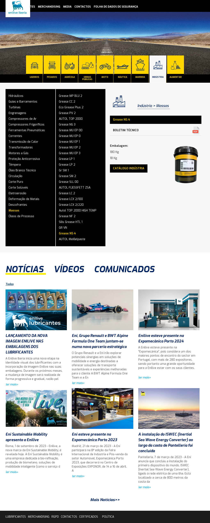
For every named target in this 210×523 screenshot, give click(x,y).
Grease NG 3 (67, 125)
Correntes (15, 136)
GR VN (63, 228)
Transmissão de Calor (23, 142)
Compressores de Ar (23, 119)
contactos (82, 6)
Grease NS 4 (67, 233)
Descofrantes (18, 205)
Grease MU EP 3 (69, 153)
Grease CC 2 (67, 102)
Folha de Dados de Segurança (116, 6)
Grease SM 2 (67, 176)
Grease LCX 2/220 (71, 205)
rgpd (55, 517)
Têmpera (15, 165)
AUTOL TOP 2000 (71, 119)
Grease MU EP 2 (70, 147)
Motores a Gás (19, 153)
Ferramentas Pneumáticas (27, 130)
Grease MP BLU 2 (70, 96)
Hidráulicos (16, 96)
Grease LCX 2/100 (71, 199)
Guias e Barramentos (23, 102)
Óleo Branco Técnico (22, 170)
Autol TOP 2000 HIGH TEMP (77, 210)
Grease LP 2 (67, 165)
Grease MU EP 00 (70, 130)
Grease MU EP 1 (69, 142)
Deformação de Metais (24, 199)
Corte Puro (16, 182)
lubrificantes (16, 517)
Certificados (88, 517)
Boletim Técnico (126, 130)
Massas (14, 210)
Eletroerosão (17, 193)
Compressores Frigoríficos (27, 125)
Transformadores (21, 147)
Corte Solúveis (18, 188)
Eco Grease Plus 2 (71, 107)
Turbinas (15, 107)
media (67, 6)
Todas (10, 284)
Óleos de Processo (21, 216)
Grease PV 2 (67, 113)
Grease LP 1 (66, 159)
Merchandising (49, 6)
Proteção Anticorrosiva (24, 159)
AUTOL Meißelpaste (72, 239)
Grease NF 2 (67, 216)
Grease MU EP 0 (70, 136)
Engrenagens (17, 113)
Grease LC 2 (67, 193)
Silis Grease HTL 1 (70, 222)
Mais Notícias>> (105, 499)
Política (108, 517)
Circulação (15, 176)
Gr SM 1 (64, 170)
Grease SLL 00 (68, 182)
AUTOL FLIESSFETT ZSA (74, 188)
